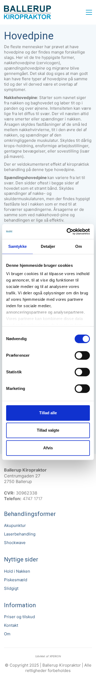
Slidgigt (11, 588)
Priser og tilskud (19, 616)
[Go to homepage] (27, 12)
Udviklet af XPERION (48, 656)
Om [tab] (78, 246)
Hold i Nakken (17, 571)
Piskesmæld (15, 579)
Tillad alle (48, 413)
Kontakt (11, 625)
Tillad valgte (48, 430)
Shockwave (15, 542)
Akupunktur (15, 525)
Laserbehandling (19, 534)
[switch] (82, 355)
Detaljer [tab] (48, 246)
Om (7, 633)
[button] (89, 12)
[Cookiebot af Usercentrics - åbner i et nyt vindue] (68, 231)
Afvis (48, 448)
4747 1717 (32, 498)
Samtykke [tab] (17, 246)
